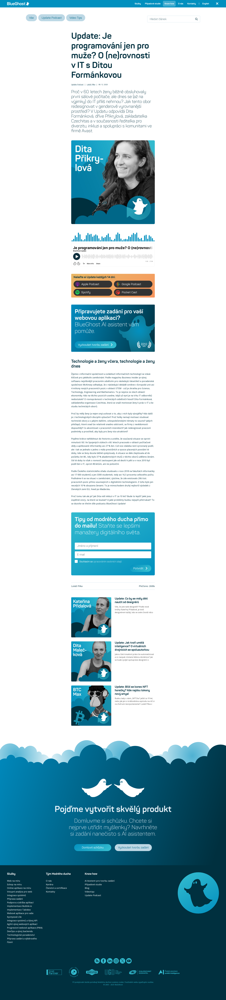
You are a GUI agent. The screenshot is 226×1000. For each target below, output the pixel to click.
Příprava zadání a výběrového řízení (22, 940)
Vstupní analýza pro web (19, 891)
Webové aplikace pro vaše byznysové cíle (20, 915)
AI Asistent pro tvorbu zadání (100, 880)
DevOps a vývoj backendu (20, 931)
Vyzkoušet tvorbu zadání (93, 344)
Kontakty (50, 891)
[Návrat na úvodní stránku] (18, 3)
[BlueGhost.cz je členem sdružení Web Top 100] (92, 972)
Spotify (86, 292)
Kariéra (49, 884)
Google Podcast (131, 284)
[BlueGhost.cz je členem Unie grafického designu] (113, 972)
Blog (87, 888)
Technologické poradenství (21, 934)
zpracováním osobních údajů (107, 561)
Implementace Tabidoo (19, 909)
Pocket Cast (129, 292)
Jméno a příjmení (87, 546)
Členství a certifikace (56, 888)
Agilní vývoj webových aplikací (22, 924)
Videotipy (89, 891)
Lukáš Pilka (91, 84)
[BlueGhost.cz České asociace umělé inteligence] (169, 972)
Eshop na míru (14, 884)
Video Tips (75, 17)
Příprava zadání (15, 898)
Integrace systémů (16, 895)
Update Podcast (52, 17)
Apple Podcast (90, 284)
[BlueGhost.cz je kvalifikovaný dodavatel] (140, 972)
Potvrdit (138, 568)
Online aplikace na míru (19, 888)
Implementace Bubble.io (19, 906)
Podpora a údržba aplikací (20, 902)
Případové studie (93, 884)
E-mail (81, 554)
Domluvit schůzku (93, 847)
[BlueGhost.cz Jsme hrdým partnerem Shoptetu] (74, 972)
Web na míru (13, 880)
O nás (49, 880)
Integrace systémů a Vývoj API (22, 920)
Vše (31, 17)
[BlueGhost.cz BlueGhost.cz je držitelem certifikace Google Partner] (54, 972)
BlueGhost (119, 984)
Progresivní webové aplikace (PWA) (24, 927)
